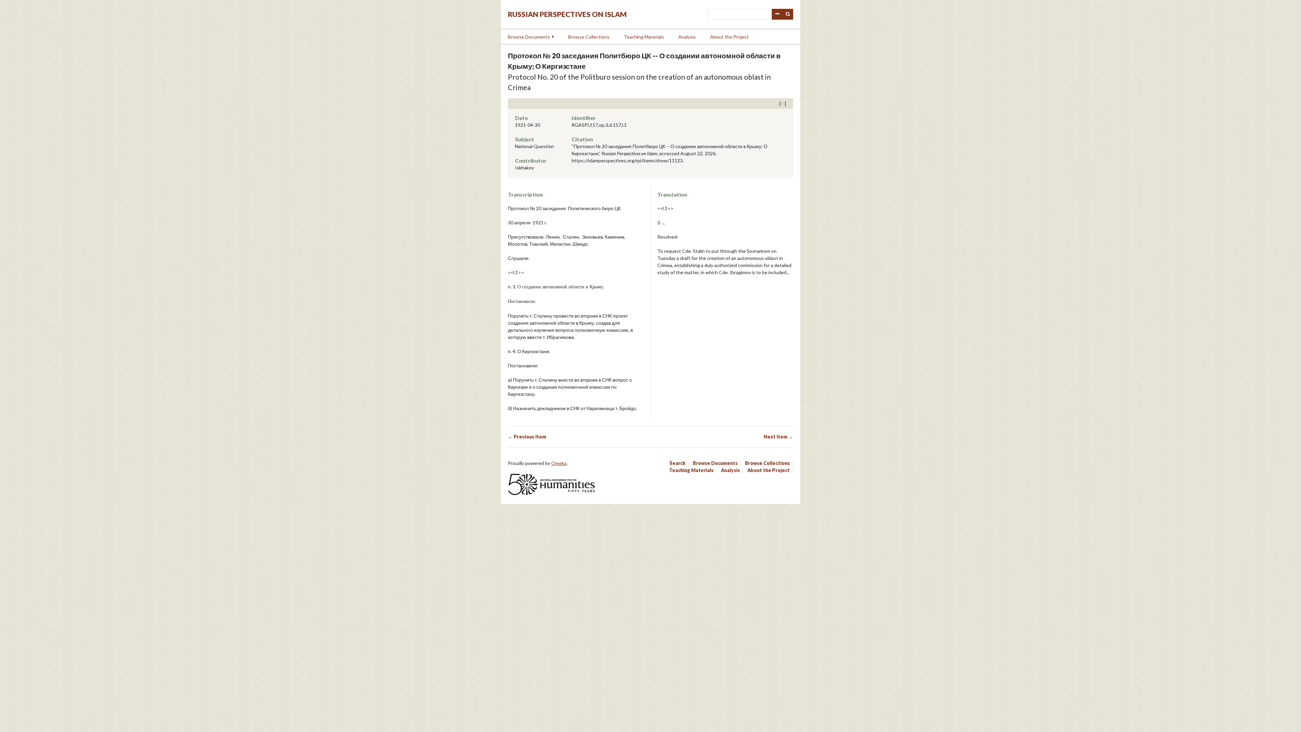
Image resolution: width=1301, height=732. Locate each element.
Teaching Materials (644, 37)
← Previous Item (527, 437)
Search (788, 14)
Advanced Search (777, 14)
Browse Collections (589, 37)
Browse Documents (529, 37)
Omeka (558, 463)
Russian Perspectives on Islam (567, 14)
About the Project (729, 37)
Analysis (687, 37)
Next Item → (778, 437)
